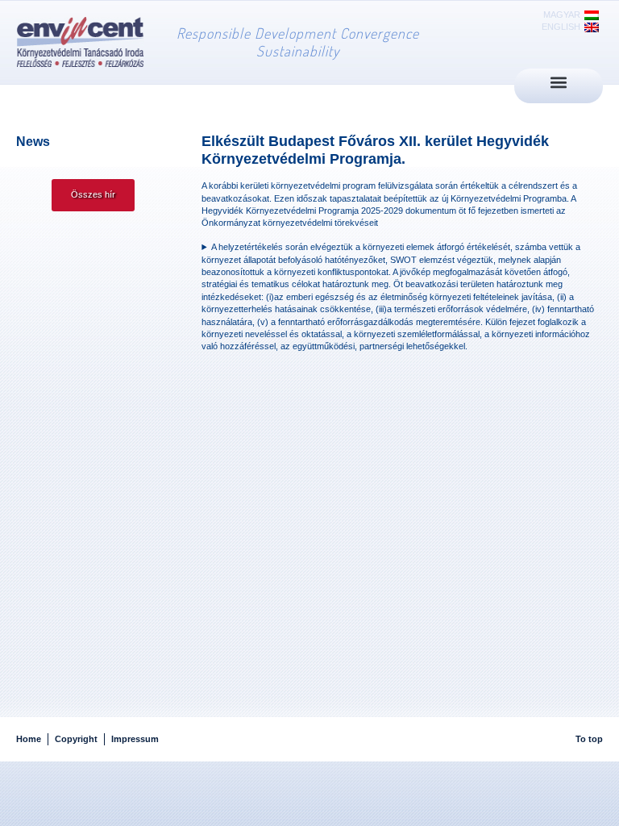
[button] (559, 82)
